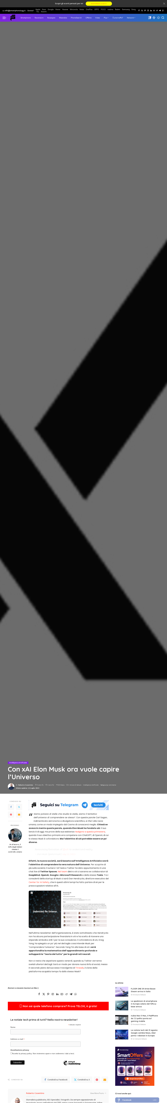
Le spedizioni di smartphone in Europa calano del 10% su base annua (144, 1004)
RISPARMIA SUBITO (99, 4)
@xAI (65, 849)
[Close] (164, 3)
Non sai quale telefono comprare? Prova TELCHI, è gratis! (59, 1006)
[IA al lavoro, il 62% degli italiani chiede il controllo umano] (15, 835)
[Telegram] (159, 10)
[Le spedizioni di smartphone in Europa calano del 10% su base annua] (121, 1005)
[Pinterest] (145, 10)
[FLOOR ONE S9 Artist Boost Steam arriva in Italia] (121, 992)
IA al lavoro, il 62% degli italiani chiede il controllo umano (15, 848)
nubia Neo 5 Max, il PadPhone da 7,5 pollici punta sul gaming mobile (144, 1018)
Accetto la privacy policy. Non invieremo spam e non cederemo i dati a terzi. (43, 1054)
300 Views (60, 785)
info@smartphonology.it (15, 11)
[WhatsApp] (162, 10)
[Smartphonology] (13, 18)
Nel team (62, 871)
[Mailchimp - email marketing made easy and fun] (71, 1067)
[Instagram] (148, 10)
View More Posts (97, 1093)
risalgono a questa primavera (90, 831)
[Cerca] (162, 18)
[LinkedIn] (151, 10)
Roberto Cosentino (25, 785)
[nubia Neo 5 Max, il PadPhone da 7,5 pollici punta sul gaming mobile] (121, 1020)
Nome (12, 1027)
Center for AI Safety (39, 882)
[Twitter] (19, 807)
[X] (142, 10)
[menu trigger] (6, 18)
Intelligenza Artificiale (18, 763)
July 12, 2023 (68, 854)
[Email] (19, 815)
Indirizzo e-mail (17, 1039)
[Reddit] (157, 10)
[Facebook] (139, 10)
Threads (79, 967)
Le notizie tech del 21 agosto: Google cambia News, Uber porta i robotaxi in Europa (144, 1033)
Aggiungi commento (109, 785)
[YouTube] (154, 10)
